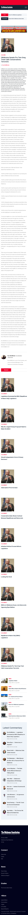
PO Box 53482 (4, 837)
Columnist (4, 393)
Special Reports (5, 908)
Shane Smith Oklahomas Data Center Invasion (15, 751)
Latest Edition (4, 900)
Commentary (4, 902)
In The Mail (3, 906)
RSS (2, 858)
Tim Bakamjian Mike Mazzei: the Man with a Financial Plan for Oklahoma (15, 760)
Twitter (2, 856)
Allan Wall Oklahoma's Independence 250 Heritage (14, 779)
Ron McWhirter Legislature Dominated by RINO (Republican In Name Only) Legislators (16, 734)
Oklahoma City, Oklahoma (7, 840)
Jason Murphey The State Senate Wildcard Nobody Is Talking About (14, 771)
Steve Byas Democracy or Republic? (14, 743)
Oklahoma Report (5, 875)
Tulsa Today (4, 871)
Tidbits (2, 904)
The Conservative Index (6, 887)
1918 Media (13, 913)
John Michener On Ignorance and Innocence (15, 795)
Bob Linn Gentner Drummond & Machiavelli (16, 787)
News (10, 678)
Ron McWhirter (5, 65)
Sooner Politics (4, 873)
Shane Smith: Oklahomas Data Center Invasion (16, 19)
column (3, 55)
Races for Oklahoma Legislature (15, 14)
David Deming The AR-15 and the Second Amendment (15, 803)
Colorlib (4, 913)
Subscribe (3, 854)
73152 (2, 842)
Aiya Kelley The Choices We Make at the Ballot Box (15, 811)
